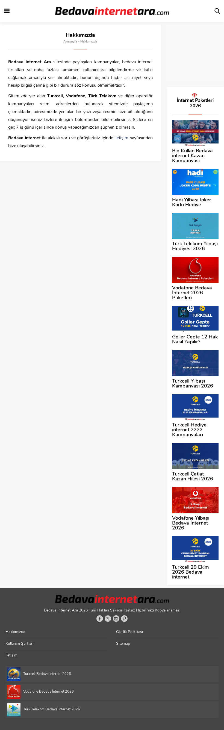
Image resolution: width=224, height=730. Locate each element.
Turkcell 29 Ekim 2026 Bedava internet (190, 572)
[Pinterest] (124, 618)
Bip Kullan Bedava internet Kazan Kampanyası (192, 156)
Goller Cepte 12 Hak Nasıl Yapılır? (195, 340)
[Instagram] (116, 618)
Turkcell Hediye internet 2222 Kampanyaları (189, 430)
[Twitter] (108, 618)
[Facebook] (99, 618)
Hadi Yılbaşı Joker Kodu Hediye (191, 203)
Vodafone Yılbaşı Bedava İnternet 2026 (190, 523)
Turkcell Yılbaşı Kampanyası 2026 (192, 384)
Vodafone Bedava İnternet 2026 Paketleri (192, 293)
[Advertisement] (195, 52)
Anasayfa (70, 41)
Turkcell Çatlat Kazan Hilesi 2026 (192, 477)
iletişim (121, 138)
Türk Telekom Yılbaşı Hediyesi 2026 (195, 247)
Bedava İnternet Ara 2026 (66, 610)
